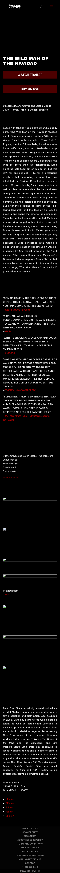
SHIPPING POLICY (30, 847)
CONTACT (30, 863)
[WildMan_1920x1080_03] (30, 525)
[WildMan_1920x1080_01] (30, 603)
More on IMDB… (11, 477)
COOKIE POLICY (30, 832)
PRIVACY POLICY (30, 828)
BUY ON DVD (30, 89)
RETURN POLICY (30, 851)
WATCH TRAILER (30, 75)
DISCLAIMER (30, 836)
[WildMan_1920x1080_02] (30, 556)
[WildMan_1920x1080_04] (30, 694)
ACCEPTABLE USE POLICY (30, 840)
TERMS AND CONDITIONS (30, 844)
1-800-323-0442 (30, 867)
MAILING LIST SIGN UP (30, 859)
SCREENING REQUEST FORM (30, 855)
